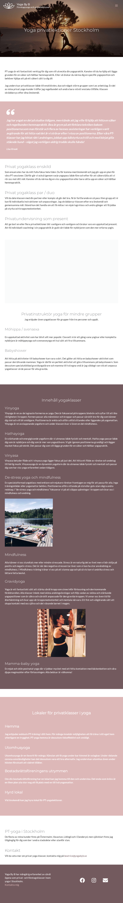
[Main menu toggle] (116, 5)
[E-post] (105, 880)
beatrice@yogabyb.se (75, 856)
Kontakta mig (12, 884)
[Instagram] (93, 880)
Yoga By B (23, 4)
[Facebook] (82, 880)
